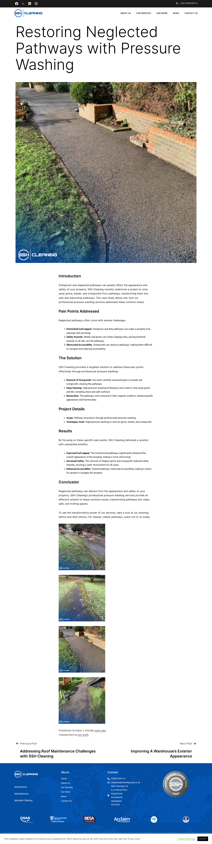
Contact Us (191, 13)
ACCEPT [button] (202, 839)
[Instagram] (36, 4)
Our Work (161, 13)
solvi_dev (100, 730)
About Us (125, 13)
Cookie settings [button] (186, 838)
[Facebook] (16, 4)
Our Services (143, 13)
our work (83, 734)
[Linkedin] (29, 4)
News (176, 13)
